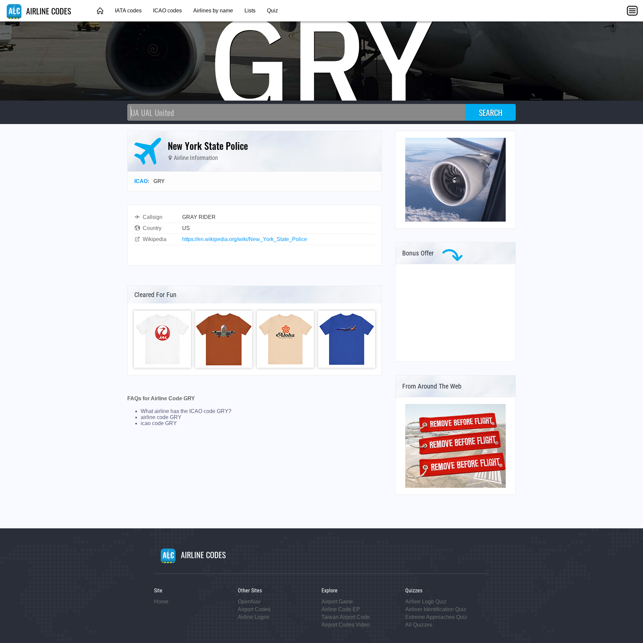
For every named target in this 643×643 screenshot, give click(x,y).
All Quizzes (418, 625)
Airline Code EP (341, 609)
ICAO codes (167, 10)
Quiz (272, 10)
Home (161, 601)
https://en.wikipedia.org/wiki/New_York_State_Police (244, 239)
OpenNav (249, 601)
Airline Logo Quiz (425, 601)
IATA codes (128, 10)
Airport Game (337, 601)
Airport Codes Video (346, 625)
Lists (250, 10)
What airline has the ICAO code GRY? (186, 411)
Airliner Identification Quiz (435, 609)
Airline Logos (253, 617)
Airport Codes (254, 609)
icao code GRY (159, 423)
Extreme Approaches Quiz (436, 617)
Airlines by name (213, 10)
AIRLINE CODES (47, 11)
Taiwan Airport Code (346, 617)
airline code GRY (161, 417)
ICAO (141, 181)
